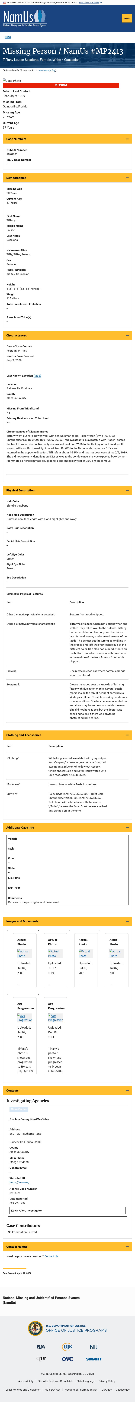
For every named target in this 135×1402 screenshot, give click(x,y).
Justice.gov (123, 1389)
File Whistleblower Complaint (55, 1381)
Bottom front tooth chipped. (87, 614)
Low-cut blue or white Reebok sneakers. (73, 784)
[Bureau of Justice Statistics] (67, 1349)
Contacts (12, 1090)
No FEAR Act (52, 1389)
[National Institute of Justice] (93, 1345)
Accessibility (25, 1381)
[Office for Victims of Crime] (67, 1359)
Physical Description (20, 490)
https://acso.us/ (19, 1182)
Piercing (12, 671)
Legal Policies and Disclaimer (23, 1389)
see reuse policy (47, 70)
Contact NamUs (17, 1246)
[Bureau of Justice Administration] (41, 1345)
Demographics (16, 178)
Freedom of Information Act (81, 1389)
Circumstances (16, 335)
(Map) (37, 375)
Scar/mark (13, 684)
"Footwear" (13, 784)
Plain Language (85, 1381)
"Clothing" (13, 758)
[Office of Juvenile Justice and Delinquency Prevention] (41, 1360)
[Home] (25, 18)
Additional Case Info (20, 827)
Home (8, 37)
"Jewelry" (12, 794)
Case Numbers (16, 139)
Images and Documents (22, 921)
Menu (127, 18)
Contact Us (51, 1256)
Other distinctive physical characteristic (31, 614)
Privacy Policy (107, 1381)
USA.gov (107, 1389)
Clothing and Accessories (23, 735)
